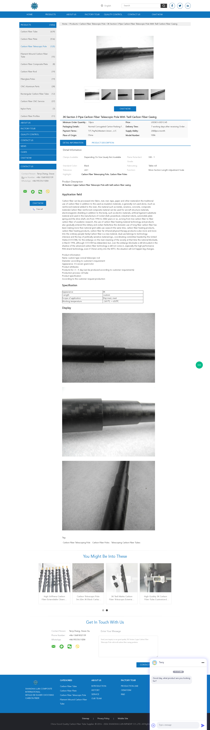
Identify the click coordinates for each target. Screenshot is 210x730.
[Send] (203, 725)
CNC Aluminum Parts (38, 87)
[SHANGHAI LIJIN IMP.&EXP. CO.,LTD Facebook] (172, 6)
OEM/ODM (126, 690)
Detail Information (73, 143)
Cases (24, 152)
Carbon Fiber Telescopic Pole (38, 47)
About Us (71, 15)
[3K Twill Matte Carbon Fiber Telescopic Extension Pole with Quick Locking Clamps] (122, 579)
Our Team (96, 699)
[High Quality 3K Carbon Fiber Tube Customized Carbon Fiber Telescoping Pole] (155, 579)
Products (50, 15)
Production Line (129, 686)
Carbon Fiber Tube (38, 32)
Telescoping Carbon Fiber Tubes (125, 543)
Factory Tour (92, 15)
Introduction (98, 686)
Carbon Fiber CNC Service (38, 101)
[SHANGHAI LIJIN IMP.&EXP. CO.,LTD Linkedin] (188, 6)
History (95, 690)
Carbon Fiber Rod (38, 72)
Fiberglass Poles (38, 79)
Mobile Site (123, 719)
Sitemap (85, 719)
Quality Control (113, 15)
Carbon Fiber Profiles (38, 116)
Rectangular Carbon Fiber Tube (38, 94)
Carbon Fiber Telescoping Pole (76, 543)
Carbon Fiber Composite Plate (38, 64)
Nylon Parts (38, 109)
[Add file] (153, 725)
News (23, 146)
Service (95, 694)
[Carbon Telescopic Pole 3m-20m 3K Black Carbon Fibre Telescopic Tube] (88, 579)
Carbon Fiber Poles (100, 543)
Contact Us (134, 15)
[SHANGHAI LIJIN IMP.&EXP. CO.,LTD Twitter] (180, 6)
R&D (123, 694)
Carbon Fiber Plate (38, 39)
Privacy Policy (103, 719)
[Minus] (203, 662)
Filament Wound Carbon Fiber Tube (38, 55)
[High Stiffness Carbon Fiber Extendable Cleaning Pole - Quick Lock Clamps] (54, 579)
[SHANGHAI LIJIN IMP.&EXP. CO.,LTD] (25, 191)
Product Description (103, 143)
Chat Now (157, 15)
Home (30, 15)
